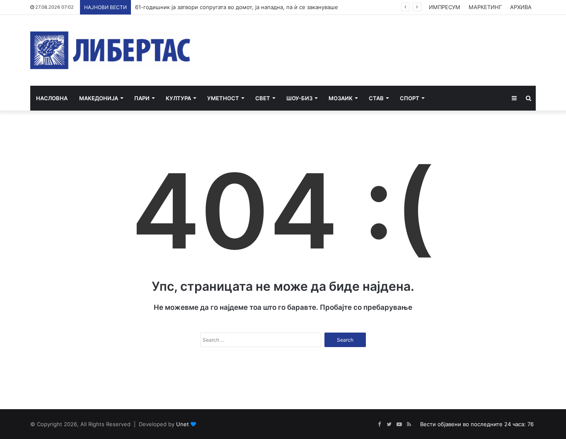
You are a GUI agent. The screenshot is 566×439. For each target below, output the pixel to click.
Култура (178, 98)
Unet (182, 424)
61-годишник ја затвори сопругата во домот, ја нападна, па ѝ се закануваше (236, 7)
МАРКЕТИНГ (485, 7)
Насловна (52, 98)
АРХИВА (521, 7)
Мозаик (341, 98)
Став (376, 98)
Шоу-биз (299, 98)
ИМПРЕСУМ (444, 7)
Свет (262, 98)
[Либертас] (110, 50)
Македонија (98, 98)
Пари (142, 98)
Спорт (409, 98)
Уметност (223, 98)
